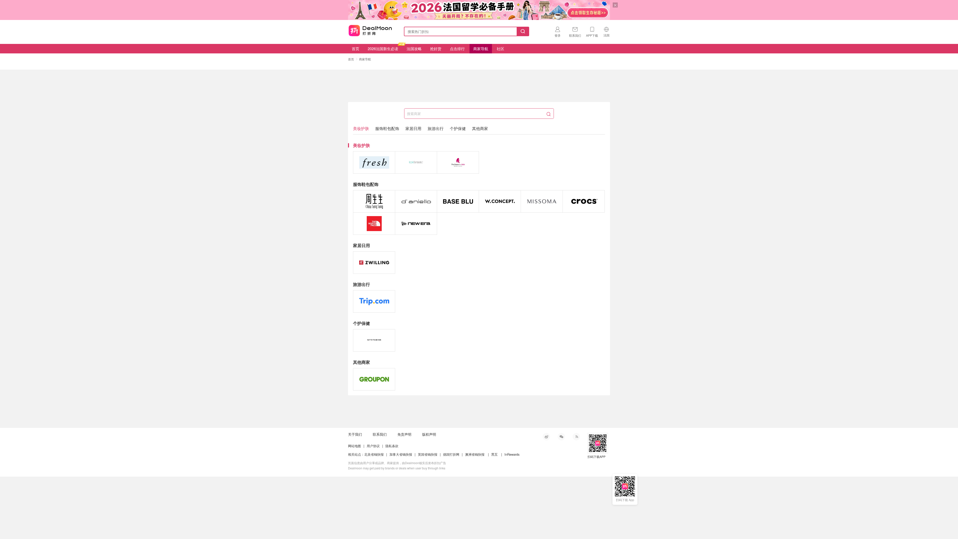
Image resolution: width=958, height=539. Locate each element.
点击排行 (457, 48)
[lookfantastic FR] (416, 162)
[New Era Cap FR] (416, 224)
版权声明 (429, 434)
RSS (576, 436)
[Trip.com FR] (374, 301)
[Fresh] (374, 162)
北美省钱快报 (374, 454)
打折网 (370, 30)
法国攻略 (414, 48)
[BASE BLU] (458, 201)
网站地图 (354, 445)
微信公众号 (561, 436)
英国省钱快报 (427, 454)
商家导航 (480, 48)
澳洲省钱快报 (474, 454)
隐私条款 (391, 445)
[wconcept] (500, 201)
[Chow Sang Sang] (374, 201)
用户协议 (373, 445)
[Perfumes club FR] (458, 162)
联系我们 (380, 434)
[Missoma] (542, 201)
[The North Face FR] (374, 224)
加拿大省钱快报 (400, 454)
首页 (355, 48)
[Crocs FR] (583, 201)
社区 (500, 48)
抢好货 (435, 48)
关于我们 (355, 434)
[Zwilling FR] (374, 262)
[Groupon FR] (374, 379)
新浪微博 (546, 436)
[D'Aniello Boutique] (416, 201)
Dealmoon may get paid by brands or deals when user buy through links (396, 468)
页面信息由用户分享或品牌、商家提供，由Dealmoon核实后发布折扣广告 (397, 463)
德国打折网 (451, 454)
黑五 (494, 454)
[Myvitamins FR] (374, 340)
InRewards (512, 454)
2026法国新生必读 (383, 48)
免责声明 (404, 434)
